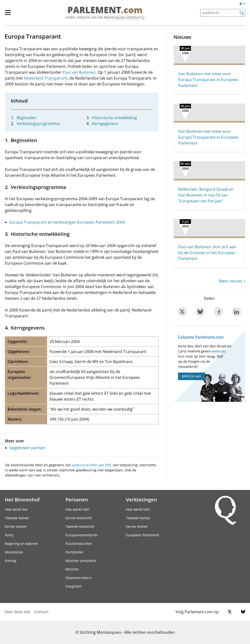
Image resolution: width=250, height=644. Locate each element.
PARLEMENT (105, 10)
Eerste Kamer (16, 526)
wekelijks (219, 351)
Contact (41, 611)
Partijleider (74, 552)
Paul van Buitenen (79, 72)
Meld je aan (191, 376)
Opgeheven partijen (27, 447)
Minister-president (80, 560)
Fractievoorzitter (78, 543)
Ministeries (14, 552)
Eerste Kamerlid (78, 518)
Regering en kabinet (21, 543)
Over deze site (17, 611)
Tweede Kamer (17, 518)
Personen (76, 499)
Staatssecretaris (78, 577)
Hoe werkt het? (77, 509)
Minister (72, 569)
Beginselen (27, 117)
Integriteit (73, 586)
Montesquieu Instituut (122, 17)
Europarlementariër (81, 535)
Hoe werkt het (16, 509)
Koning (10, 560)
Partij (9, 535)
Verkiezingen (141, 499)
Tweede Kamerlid (79, 526)
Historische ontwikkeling (114, 117)
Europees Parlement (142, 535)
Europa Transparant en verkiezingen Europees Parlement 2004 (67, 222)
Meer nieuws (230, 281)
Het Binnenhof (22, 499)
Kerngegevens (105, 123)
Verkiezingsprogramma (38, 123)
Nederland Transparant (45, 78)
